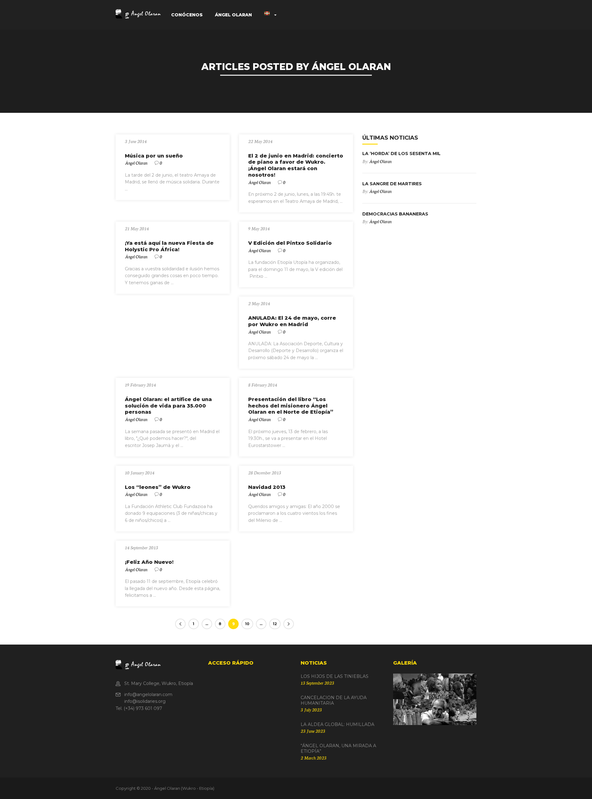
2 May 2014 (259, 303)
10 (247, 623)
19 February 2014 (140, 385)
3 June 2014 (136, 141)
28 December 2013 (264, 472)
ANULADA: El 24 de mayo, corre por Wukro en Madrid (292, 321)
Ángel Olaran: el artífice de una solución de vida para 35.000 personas (168, 405)
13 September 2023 (317, 683)
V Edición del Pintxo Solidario (290, 243)
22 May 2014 (260, 141)
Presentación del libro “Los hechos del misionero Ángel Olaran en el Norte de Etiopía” (290, 405)
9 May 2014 (259, 228)
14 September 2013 (141, 547)
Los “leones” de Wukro (158, 487)
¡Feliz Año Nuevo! (149, 562)
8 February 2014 (262, 385)
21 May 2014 (137, 228)
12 (275, 623)
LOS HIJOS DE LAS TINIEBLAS (334, 676)
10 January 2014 (139, 472)
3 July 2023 (311, 710)
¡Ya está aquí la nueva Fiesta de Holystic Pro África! (169, 246)
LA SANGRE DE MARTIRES (392, 183)
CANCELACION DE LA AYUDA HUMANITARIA (334, 700)
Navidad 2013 (267, 487)
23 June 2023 (313, 731)
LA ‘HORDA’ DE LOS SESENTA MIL (401, 153)
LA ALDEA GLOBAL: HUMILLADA (337, 724)
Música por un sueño (154, 156)
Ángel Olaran (136, 163)
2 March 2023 (314, 758)
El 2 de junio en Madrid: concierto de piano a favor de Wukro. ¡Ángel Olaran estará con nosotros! (295, 165)
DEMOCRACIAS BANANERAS (395, 214)
